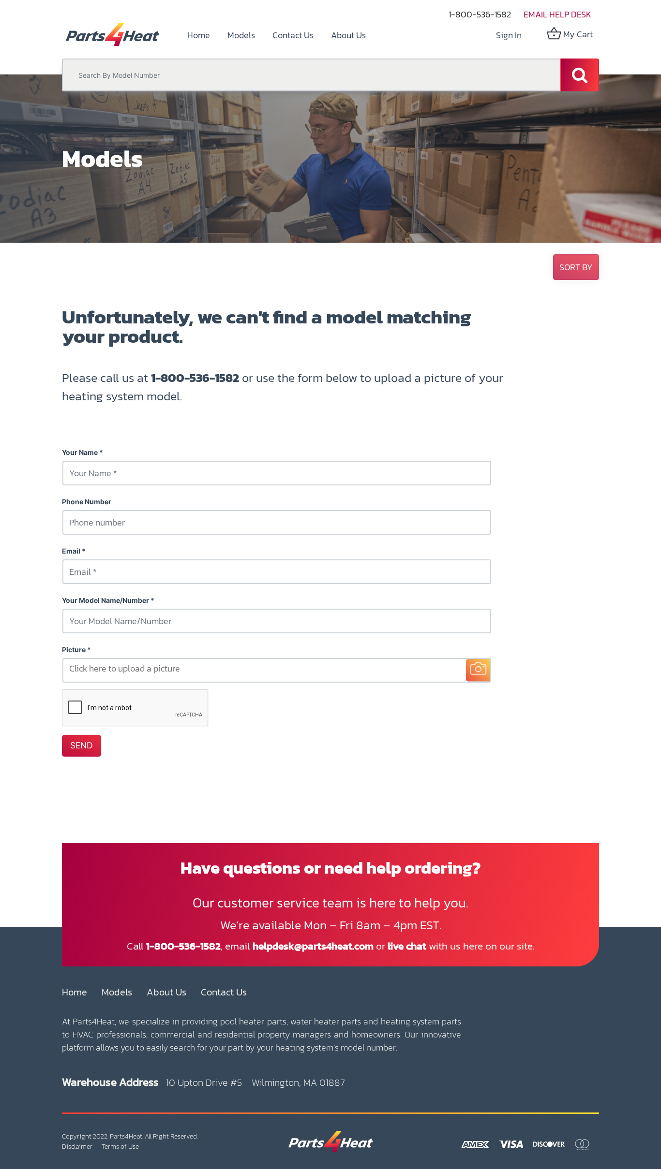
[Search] (579, 74)
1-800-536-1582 (480, 14)
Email (71, 551)
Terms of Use (120, 1146)
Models (117, 992)
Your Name (80, 452)
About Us (166, 992)
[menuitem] (198, 35)
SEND (81, 745)
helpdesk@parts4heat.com (313, 945)
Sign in (509, 35)
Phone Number (86, 501)
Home (74, 992)
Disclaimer (77, 1146)
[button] (576, 267)
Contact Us (224, 992)
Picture (74, 649)
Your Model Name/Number (105, 600)
